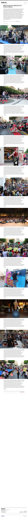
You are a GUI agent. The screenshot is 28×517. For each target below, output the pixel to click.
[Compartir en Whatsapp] (11, 21)
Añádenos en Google (18, 21)
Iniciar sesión (24, 2)
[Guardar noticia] (4, 21)
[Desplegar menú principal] (26, 2)
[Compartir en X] (13, 21)
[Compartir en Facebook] (12, 21)
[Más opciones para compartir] (14, 21)
